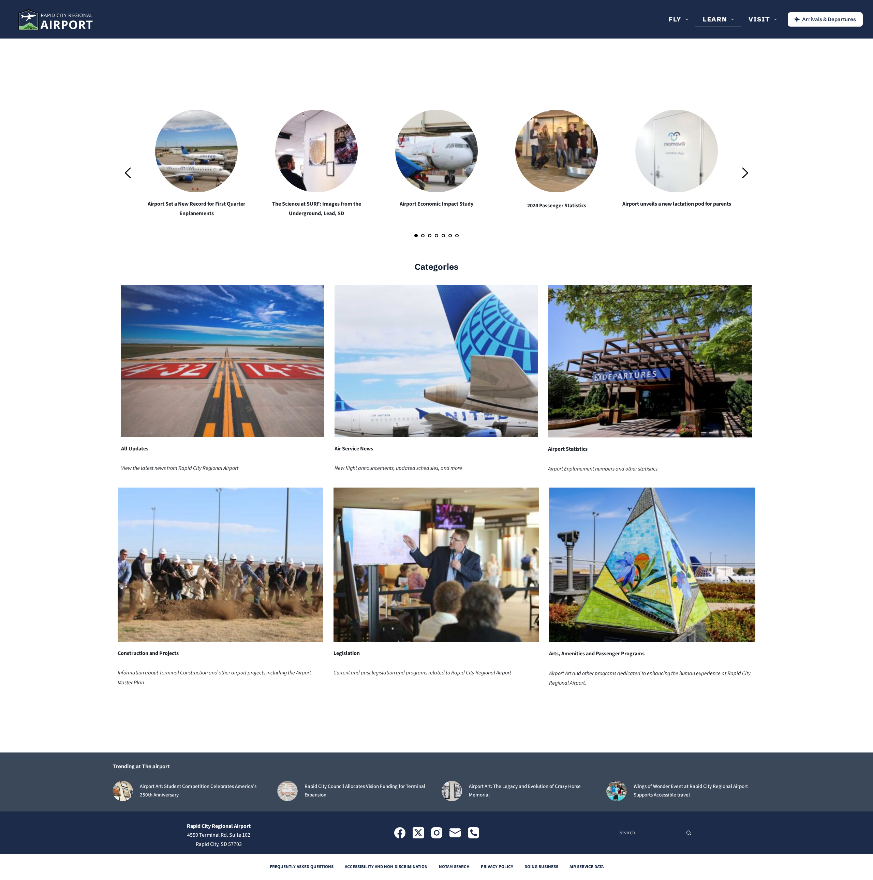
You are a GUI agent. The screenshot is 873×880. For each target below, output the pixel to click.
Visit (759, 19)
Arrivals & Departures (829, 19)
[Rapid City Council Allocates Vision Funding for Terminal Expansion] (287, 791)
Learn (715, 19)
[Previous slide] (128, 172)
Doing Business (541, 867)
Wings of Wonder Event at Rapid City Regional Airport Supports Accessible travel (691, 791)
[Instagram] (436, 832)
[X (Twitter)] (418, 832)
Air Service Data (586, 867)
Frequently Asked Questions (302, 867)
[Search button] (689, 832)
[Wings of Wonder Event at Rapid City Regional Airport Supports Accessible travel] (616, 791)
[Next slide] (744, 172)
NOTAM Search (454, 867)
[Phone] (473, 832)
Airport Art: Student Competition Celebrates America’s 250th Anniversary (198, 791)
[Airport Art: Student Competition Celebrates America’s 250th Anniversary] (123, 791)
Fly (675, 19)
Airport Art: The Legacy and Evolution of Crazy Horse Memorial (525, 791)
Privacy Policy (497, 867)
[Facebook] (399, 832)
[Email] (455, 832)
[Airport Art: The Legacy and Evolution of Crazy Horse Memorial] (452, 791)
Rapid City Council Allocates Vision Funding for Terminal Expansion (365, 791)
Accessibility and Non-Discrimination (386, 867)
